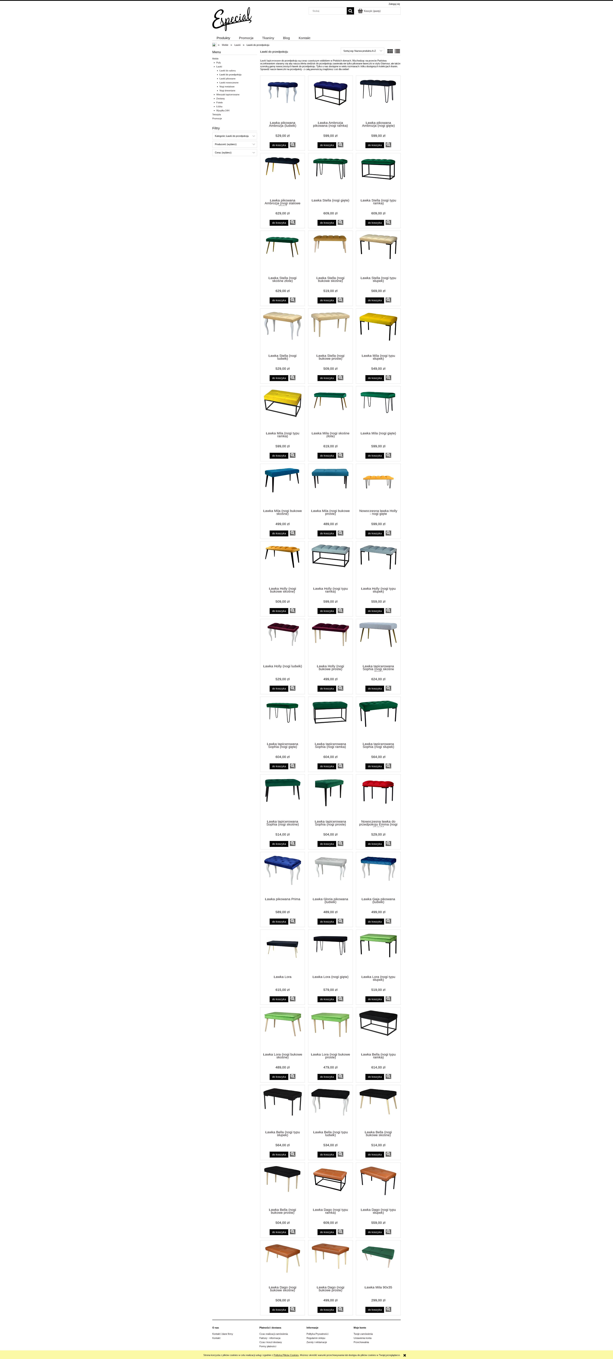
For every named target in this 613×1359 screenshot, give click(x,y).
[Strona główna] (232, 18)
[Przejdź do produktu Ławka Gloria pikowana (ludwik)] (330, 874)
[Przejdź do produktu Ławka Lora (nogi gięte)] (330, 952)
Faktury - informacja (269, 1338)
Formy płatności (267, 1346)
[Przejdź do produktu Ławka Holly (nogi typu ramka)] (330, 564)
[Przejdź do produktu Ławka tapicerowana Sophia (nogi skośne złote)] (378, 641)
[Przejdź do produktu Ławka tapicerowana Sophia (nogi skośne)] (282, 797)
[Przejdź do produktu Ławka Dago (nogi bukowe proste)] (330, 1263)
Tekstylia (216, 114)
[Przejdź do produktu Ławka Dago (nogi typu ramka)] (330, 1185)
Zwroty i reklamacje (316, 1342)
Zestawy (220, 98)
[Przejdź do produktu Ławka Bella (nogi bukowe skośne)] (378, 1107)
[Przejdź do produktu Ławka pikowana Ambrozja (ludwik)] (282, 98)
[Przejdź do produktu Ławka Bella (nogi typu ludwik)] (330, 1107)
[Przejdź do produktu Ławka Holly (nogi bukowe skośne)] (282, 564)
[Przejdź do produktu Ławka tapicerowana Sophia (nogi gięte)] (282, 719)
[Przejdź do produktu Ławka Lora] (282, 952)
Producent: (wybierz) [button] (226, 144)
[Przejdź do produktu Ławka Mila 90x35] (378, 1263)
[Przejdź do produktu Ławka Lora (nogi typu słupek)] (378, 952)
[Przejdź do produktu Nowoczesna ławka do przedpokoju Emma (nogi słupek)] (378, 797)
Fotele (219, 102)
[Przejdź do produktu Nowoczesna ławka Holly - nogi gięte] (378, 486)
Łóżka (219, 106)
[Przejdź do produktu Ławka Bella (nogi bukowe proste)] (282, 1185)
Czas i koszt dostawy (270, 1342)
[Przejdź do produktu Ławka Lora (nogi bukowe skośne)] (282, 1030)
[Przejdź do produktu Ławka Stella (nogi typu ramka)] (378, 176)
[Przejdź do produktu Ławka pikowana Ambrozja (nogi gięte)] (378, 98)
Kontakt (216, 1338)
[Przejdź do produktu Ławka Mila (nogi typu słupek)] (378, 331)
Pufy (218, 62)
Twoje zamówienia (363, 1334)
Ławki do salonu (227, 70)
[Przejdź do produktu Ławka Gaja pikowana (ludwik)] (378, 874)
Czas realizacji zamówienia (273, 1334)
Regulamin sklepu (315, 1338)
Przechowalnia (361, 1342)
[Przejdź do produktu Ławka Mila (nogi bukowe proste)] (330, 486)
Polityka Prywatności (317, 1334)
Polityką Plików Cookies (286, 1355)
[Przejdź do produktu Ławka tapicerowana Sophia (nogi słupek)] (378, 719)
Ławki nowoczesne (228, 82)
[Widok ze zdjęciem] (390, 51)
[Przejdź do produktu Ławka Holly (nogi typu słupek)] (378, 564)
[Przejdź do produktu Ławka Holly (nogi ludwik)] (282, 641)
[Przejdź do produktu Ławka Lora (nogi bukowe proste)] (330, 1030)
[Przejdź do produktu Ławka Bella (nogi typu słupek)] (282, 1107)
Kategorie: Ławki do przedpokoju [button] (232, 136)
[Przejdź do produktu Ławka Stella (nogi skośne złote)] (282, 253)
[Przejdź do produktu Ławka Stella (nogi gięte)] (330, 176)
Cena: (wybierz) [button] (223, 152)
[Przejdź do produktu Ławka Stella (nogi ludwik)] (282, 331)
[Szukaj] (350, 11)
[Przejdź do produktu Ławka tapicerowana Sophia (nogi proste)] (330, 797)
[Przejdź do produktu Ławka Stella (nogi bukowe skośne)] (330, 253)
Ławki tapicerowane (270, 60)
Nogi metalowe (227, 86)
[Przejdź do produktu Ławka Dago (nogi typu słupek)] (378, 1185)
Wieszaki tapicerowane (227, 94)
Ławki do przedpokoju (230, 74)
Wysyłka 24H (222, 110)
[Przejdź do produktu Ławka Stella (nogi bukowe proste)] (330, 331)
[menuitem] (223, 38)
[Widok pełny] (397, 51)
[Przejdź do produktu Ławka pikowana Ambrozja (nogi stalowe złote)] (282, 176)
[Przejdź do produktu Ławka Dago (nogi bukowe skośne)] (282, 1263)
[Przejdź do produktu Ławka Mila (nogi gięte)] (378, 408)
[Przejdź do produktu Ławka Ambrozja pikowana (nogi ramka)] (330, 98)
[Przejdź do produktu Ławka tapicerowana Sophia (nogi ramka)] (330, 719)
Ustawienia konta (362, 1338)
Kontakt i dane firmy (222, 1334)
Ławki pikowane (227, 78)
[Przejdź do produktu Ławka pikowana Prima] (282, 874)
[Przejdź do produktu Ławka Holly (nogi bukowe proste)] (330, 641)
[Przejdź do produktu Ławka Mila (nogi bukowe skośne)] (282, 486)
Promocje (217, 118)
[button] (292, 144)
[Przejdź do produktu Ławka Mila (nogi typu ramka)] (282, 408)
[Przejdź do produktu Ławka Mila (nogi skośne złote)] (330, 408)
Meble (215, 58)
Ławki (219, 66)
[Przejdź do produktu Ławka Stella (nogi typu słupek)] (378, 253)
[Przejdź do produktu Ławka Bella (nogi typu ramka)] (378, 1030)
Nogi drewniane (227, 90)
